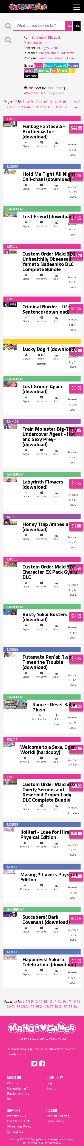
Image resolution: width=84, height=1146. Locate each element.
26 (37, 106)
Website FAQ (16, 1115)
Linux (70, 58)
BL (72, 70)
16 (64, 101)
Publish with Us (18, 1093)
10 (36, 101)
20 (9, 106)
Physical (54, 37)
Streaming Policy (19, 1126)
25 (32, 106)
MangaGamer (28, 7)
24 (28, 106)
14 (55, 101)
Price (59, 87)
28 (47, 106)
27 (42, 106)
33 (70, 106)
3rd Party (67, 52)
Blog (48, 1083)
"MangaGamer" (42, 1031)
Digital (41, 37)
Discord (50, 1088)
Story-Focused (55, 65)
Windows (45, 58)
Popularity (56, 93)
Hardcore (30, 75)
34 (75, 106)
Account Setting (57, 1115)
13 (50, 101)
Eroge (38, 65)
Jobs (10, 1098)
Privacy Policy (53, 1142)
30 (56, 106)
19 (78, 101)
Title (50, 87)
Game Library (54, 1121)
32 (66, 106)
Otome (63, 70)
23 (23, 106)
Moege (73, 65)
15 (59, 101)
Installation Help (19, 1121)
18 (74, 101)
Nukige (29, 70)
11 (40, 101)
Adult (55, 47)
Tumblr (51, 1062)
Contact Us (15, 1131)
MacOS (59, 58)
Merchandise (33, 42)
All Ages (43, 47)
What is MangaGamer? (17, 1085)
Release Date (37, 93)
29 (51, 106)
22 (18, 106)
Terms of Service (33, 1142)
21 (14, 106)
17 (69, 101)
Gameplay (42, 70)
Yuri (53, 70)
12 (45, 101)
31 (61, 106)
